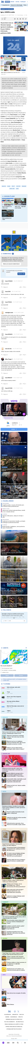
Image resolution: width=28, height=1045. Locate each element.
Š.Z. (5, 19)
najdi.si (4, 186)
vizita (4, 791)
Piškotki (20, 1016)
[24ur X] (18, 1011)
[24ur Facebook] (15, 1011)
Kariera (7, 1016)
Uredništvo (15, 1014)
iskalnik (24, 186)
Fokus (25, 5)
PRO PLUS (21, 1014)
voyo (4, 974)
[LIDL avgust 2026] (14, 232)
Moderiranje (13, 1016)
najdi (8, 186)
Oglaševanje (7, 1014)
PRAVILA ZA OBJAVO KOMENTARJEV (11, 263)
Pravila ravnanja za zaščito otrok (14, 1024)
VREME (13, 429)
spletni (18, 186)
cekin (4, 829)
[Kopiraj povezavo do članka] (26, 19)
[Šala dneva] (24, 620)
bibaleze (5, 717)
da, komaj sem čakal (7, 668)
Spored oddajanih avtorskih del (14, 1026)
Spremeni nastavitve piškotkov (14, 1019)
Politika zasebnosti (9, 1021)
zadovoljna (6, 753)
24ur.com (12, 188)
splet (13, 186)
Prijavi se (20, 273)
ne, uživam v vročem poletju (9, 670)
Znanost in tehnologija (16, 5)
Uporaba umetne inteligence (14, 1029)
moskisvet (6, 865)
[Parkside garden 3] (6, 243)
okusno (5, 938)
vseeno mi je (5, 672)
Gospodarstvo (5, 5)
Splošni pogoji (20, 1021)
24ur (17, 188)
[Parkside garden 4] (16, 243)
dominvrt (5, 902)
